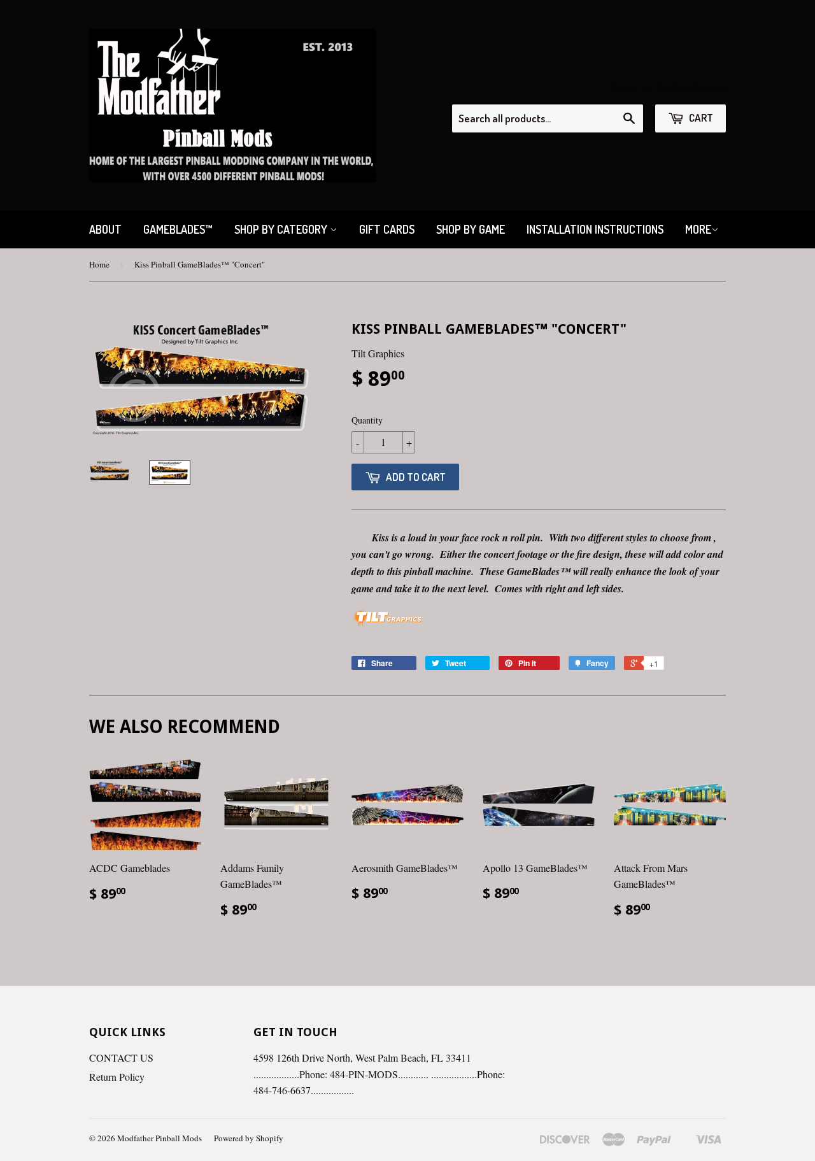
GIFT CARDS (387, 229)
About (105, 229)
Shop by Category (282, 229)
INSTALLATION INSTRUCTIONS (595, 229)
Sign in (624, 87)
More (698, 229)
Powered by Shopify (248, 1138)
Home (99, 264)
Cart (700, 117)
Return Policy (117, 1076)
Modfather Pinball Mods (159, 1138)
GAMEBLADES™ (178, 229)
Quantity (367, 420)
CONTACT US (121, 1057)
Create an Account (690, 87)
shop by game (470, 229)
